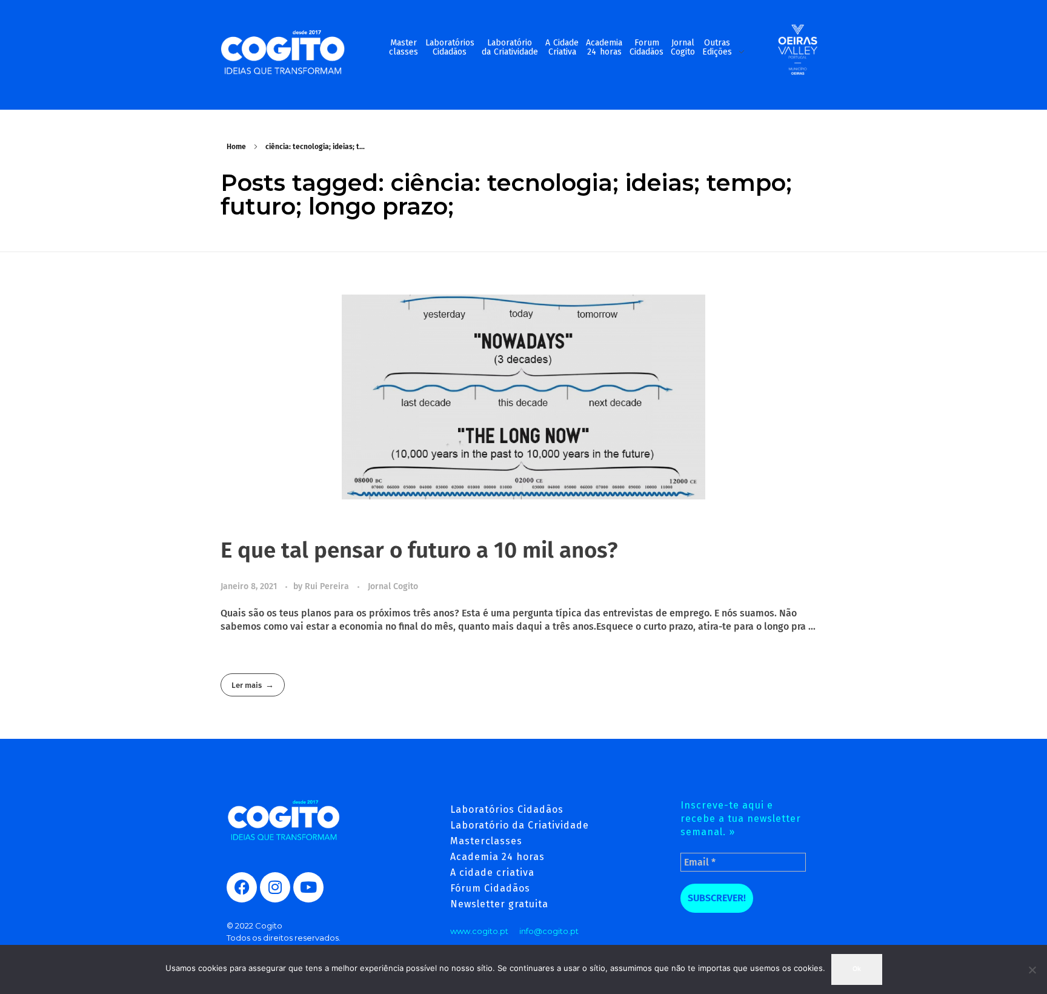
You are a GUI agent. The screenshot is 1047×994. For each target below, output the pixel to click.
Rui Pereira (328, 586)
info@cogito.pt (549, 931)
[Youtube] (308, 887)
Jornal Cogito (393, 586)
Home (236, 146)
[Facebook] (242, 887)
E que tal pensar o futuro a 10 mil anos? (419, 550)
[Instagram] (275, 887)
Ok (857, 969)
